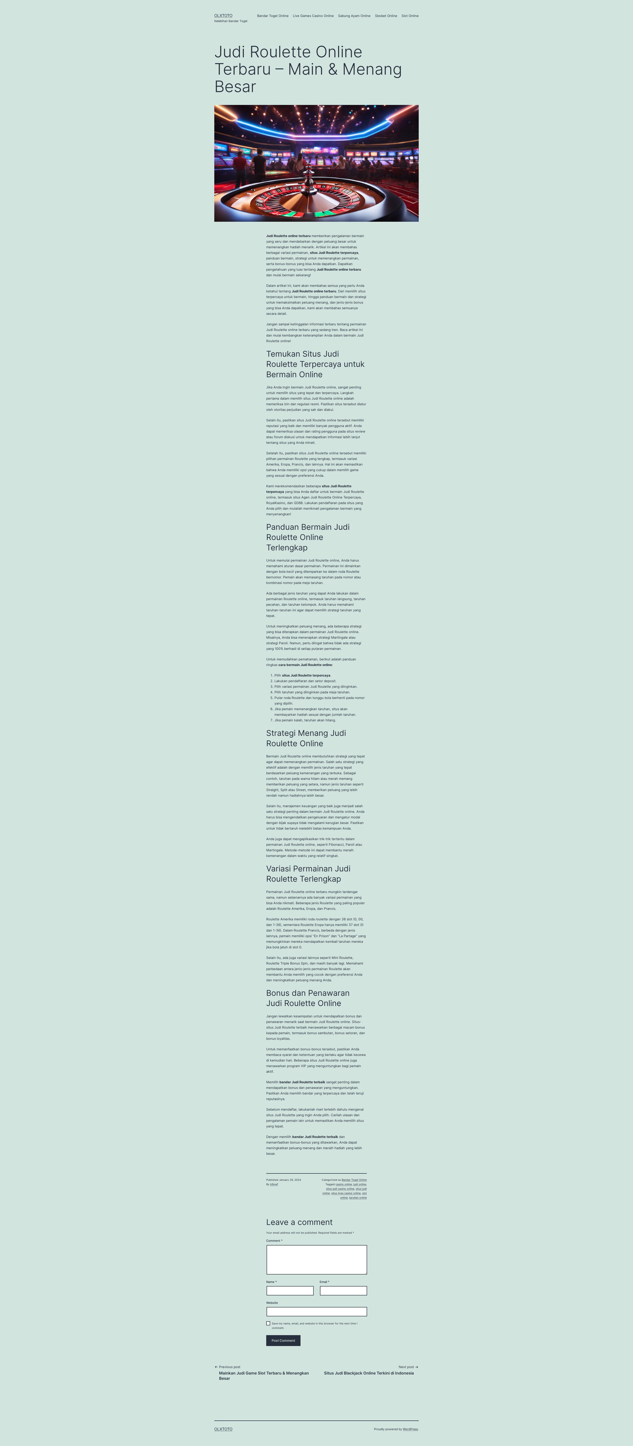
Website (272, 1302)
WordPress (410, 1429)
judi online (359, 1184)
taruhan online (358, 1197)
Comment (274, 1240)
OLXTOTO (223, 15)
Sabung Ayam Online (354, 16)
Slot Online (410, 16)
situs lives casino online (346, 1193)
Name (271, 1282)
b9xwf (274, 1184)
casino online (344, 1184)
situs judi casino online (340, 1188)
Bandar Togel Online (273, 16)
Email (324, 1282)
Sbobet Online (386, 16)
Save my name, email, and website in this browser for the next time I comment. (314, 1326)
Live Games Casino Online (313, 16)
